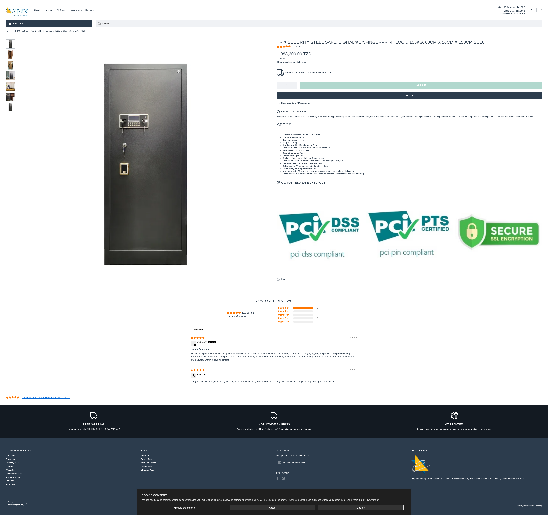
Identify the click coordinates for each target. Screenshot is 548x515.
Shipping (281, 62)
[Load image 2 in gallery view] (10, 54)
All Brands (10, 484)
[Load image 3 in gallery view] (10, 65)
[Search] (98, 23)
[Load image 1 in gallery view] (10, 44)
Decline (361, 508)
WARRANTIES (454, 424)
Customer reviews (14, 473)
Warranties (10, 470)
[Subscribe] (403, 462)
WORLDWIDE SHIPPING (274, 424)
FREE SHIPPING (94, 424)
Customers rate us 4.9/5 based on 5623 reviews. (46, 397)
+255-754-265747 (513, 7)
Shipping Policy (148, 470)
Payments (10, 459)
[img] (197, 338)
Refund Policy (147, 466)
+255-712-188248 (513, 10)
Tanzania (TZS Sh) (16, 505)
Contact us (10, 455)
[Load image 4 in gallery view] (10, 75)
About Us (145, 455)
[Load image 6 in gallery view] (10, 96)
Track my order (12, 463)
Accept (272, 508)
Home (8, 31)
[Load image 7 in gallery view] (10, 107)
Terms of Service (148, 463)
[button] (540, 10)
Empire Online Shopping (532, 506)
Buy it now (409, 95)
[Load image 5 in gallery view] (10, 86)
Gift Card (10, 481)
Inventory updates (14, 477)
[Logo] (17, 10)
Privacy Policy (372, 500)
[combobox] (319, 23)
